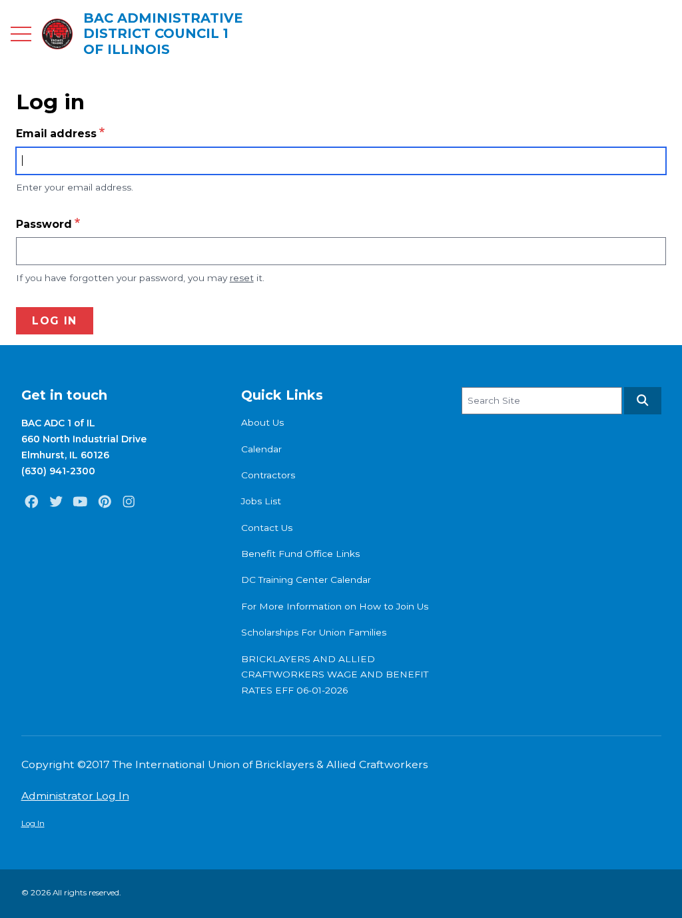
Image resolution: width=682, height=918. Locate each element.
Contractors (268, 475)
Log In (33, 823)
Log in (54, 320)
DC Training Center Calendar (306, 579)
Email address (56, 133)
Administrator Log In (75, 795)
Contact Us (266, 527)
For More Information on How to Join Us (334, 606)
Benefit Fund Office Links (300, 553)
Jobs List (261, 501)
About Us (262, 422)
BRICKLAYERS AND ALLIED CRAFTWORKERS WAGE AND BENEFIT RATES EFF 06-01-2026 (334, 674)
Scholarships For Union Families (313, 632)
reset (242, 277)
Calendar (261, 449)
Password (44, 224)
